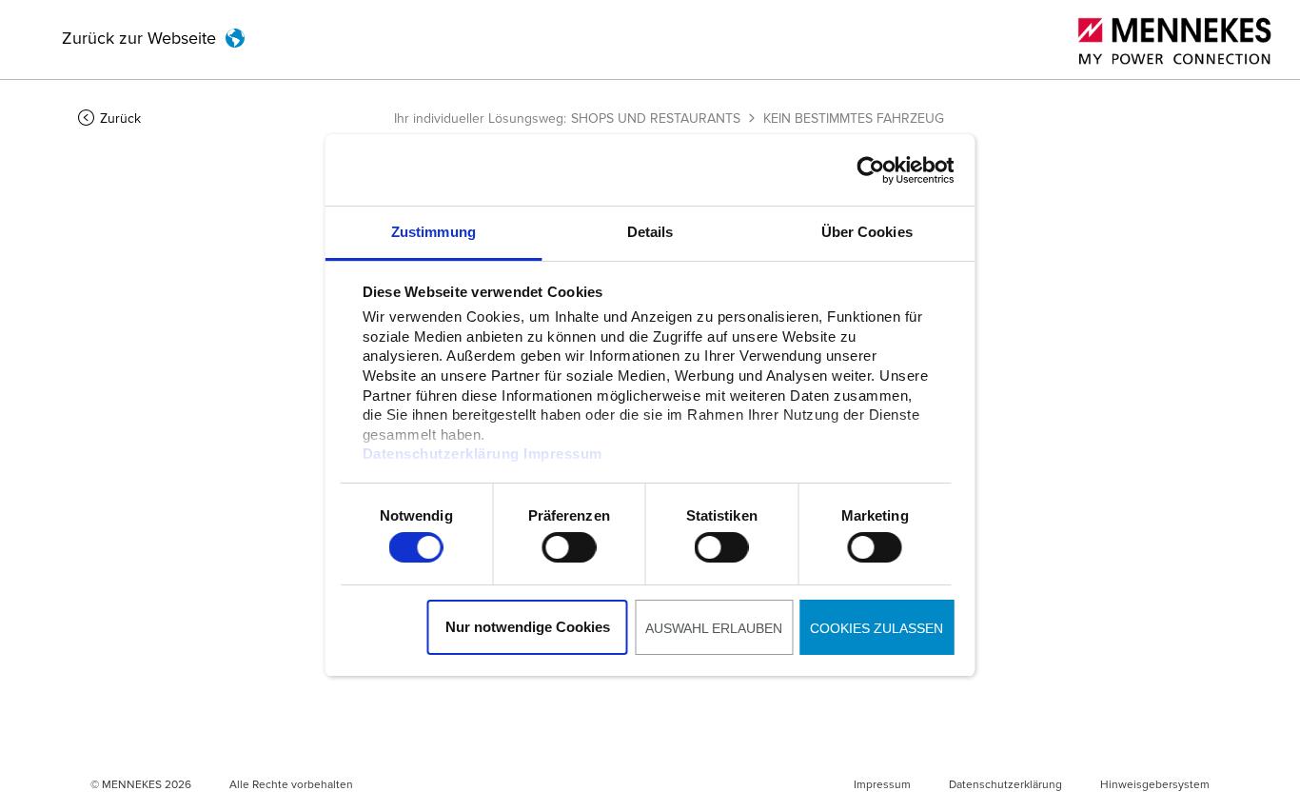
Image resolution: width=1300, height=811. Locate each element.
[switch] (569, 547)
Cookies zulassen (876, 628)
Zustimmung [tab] (433, 232)
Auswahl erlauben (713, 628)
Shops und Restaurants (655, 119)
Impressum (562, 453)
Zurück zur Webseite (139, 39)
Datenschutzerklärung (440, 453)
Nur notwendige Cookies (527, 627)
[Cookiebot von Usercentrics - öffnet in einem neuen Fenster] (870, 170)
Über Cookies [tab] (867, 232)
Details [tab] (650, 232)
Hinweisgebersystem (1155, 785)
